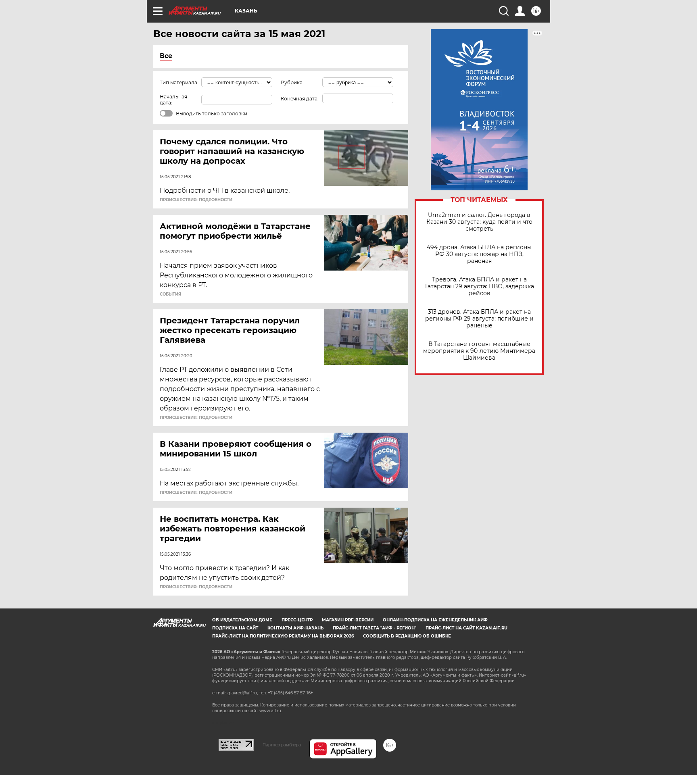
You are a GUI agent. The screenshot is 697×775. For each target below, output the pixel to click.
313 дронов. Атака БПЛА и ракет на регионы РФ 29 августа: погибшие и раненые (479, 318)
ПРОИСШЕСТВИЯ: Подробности (196, 200)
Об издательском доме (242, 620)
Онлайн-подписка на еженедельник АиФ (435, 620)
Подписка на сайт (235, 628)
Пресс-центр (297, 620)
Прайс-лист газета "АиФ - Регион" (374, 628)
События (170, 294)
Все (166, 56)
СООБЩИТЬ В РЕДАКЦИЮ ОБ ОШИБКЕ (407, 636)
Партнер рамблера (282, 744)
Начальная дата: (173, 100)
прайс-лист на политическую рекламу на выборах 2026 (283, 636)
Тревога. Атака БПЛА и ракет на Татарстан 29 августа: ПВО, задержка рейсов (479, 286)
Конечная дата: (300, 99)
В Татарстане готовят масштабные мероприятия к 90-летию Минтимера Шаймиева (479, 351)
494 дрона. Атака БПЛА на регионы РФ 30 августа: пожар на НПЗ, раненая (479, 254)
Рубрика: (292, 82)
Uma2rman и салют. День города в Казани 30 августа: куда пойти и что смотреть (479, 222)
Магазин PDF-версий (348, 620)
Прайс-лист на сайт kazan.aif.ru (466, 628)
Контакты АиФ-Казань (295, 628)
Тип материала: (179, 82)
